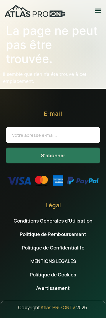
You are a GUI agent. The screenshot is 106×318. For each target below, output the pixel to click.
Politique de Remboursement (53, 234)
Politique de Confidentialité (53, 248)
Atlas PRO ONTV (58, 307)
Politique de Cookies (53, 274)
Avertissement (53, 288)
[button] (98, 10)
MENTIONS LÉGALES (53, 261)
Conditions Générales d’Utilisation (53, 221)
